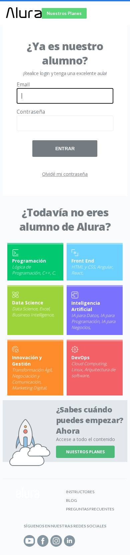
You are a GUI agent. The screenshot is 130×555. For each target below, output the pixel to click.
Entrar (65, 148)
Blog (71, 500)
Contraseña (31, 111)
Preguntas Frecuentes (90, 508)
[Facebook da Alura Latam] (43, 541)
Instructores (80, 491)
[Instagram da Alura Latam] (56, 541)
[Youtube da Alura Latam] (29, 541)
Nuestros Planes (64, 13)
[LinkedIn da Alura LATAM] (69, 541)
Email (23, 84)
